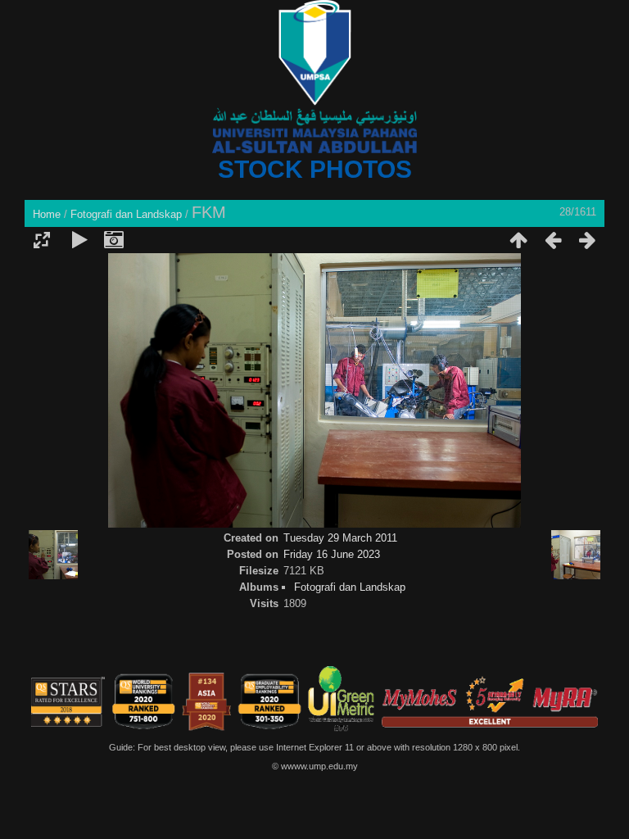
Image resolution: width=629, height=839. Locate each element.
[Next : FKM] (587, 240)
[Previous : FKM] (553, 240)
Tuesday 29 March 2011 (340, 538)
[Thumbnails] (518, 240)
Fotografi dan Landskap (126, 214)
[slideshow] (79, 240)
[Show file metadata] (114, 240)
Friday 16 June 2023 (331, 554)
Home (47, 214)
